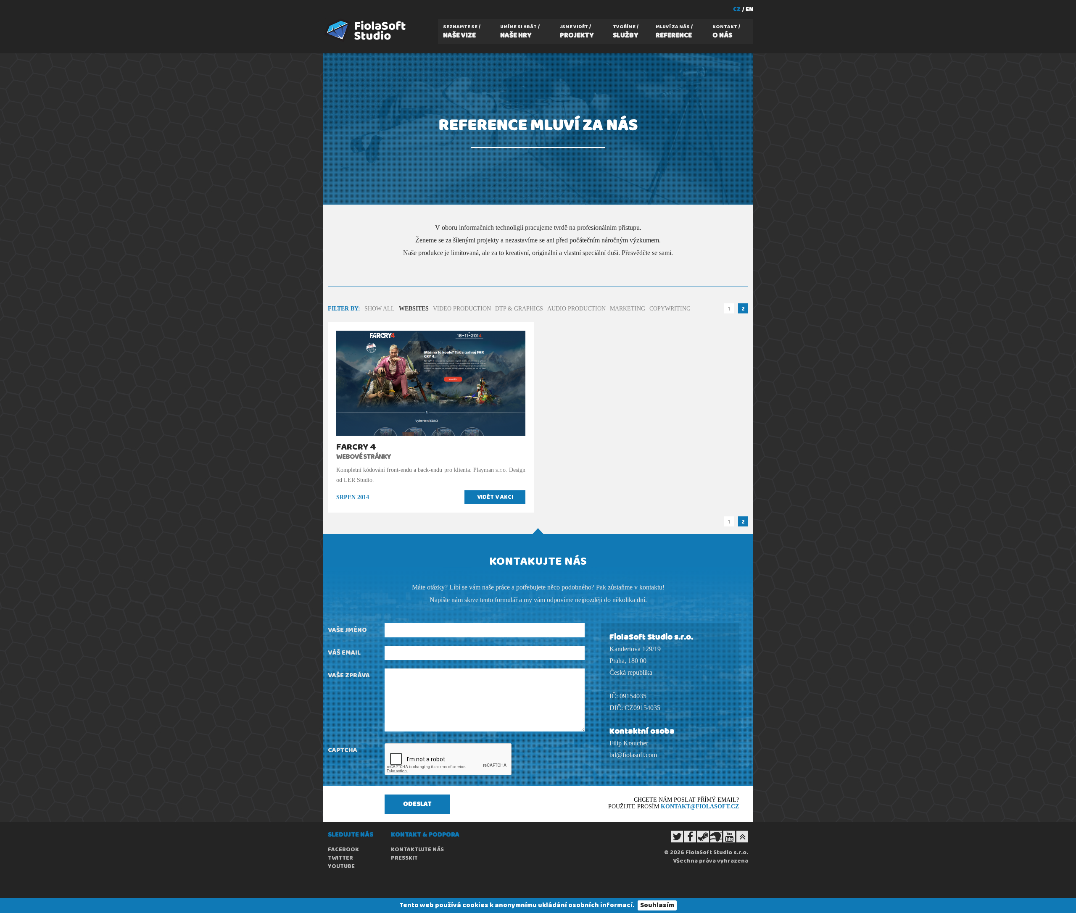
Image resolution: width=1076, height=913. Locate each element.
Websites (414, 308)
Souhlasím (657, 905)
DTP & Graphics (519, 308)
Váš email (344, 652)
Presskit (404, 858)
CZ (737, 9)
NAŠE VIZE (460, 32)
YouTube (341, 866)
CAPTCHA (342, 750)
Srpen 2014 (352, 497)
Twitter (340, 858)
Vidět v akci (495, 497)
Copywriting (670, 308)
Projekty (577, 32)
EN (749, 9)
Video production (462, 308)
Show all (379, 308)
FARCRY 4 (356, 447)
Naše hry (518, 32)
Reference (674, 32)
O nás (724, 32)
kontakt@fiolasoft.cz (700, 806)
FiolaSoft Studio (325, 18)
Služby (625, 32)
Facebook (343, 849)
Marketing (627, 308)
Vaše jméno (347, 630)
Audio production (576, 308)
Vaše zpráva (349, 675)
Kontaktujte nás (417, 849)
